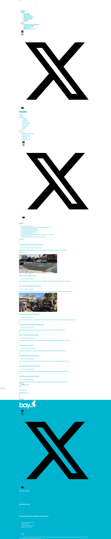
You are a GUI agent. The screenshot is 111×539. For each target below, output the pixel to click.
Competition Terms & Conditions (28, 508)
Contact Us (23, 493)
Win (22, 22)
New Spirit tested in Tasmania (26, 233)
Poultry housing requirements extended (28, 232)
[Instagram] (22, 35)
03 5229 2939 (27, 533)
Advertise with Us (25, 495)
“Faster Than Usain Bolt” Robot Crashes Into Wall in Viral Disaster (33, 236)
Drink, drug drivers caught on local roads (29, 230)
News (22, 12)
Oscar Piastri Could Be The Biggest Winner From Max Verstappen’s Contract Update (37, 234)
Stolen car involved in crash (26, 235)
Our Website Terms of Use (27, 511)
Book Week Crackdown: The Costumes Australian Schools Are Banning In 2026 (36, 227)
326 (21, 384)
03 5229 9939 (28, 534)
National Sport (28, 19)
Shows (23, 11)
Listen (23, 10)
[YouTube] (22, 108)
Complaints (23, 501)
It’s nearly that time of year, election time (29, 228)
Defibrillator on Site (29, 28)
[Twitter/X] (56, 106)
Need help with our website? (27, 500)
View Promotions (24, 392)
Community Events (29, 25)
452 (28, 384)
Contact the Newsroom (26, 498)
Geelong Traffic (28, 15)
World (25, 21)
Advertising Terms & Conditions (28, 510)
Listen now (22, 112)
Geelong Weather (28, 17)
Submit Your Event (29, 26)
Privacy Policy (24, 507)
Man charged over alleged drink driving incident (30, 229)
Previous (21, 383)
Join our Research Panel (26, 496)
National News (28, 18)
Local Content (24, 513)
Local (22, 23)
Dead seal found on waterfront (27, 226)
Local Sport (27, 14)
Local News (27, 13)
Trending (26, 20)
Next (20, 386)
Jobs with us (27, 27)
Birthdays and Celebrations (31, 24)
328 (25, 384)
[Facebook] (22, 32)
